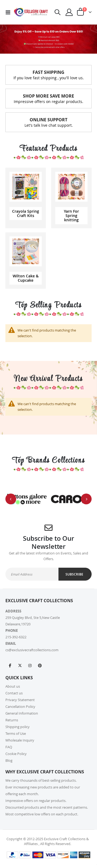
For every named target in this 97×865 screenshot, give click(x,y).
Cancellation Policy (20, 706)
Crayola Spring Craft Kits (25, 213)
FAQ (8, 747)
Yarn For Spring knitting (71, 215)
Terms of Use (15, 733)
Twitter (20, 665)
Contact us (14, 693)
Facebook (10, 665)
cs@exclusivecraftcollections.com (31, 649)
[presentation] (10, 499)
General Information (21, 713)
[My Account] (69, 12)
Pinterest (40, 665)
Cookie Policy (16, 753)
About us (12, 686)
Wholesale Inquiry (19, 740)
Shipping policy (17, 726)
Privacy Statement (20, 699)
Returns (11, 720)
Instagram (30, 665)
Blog (8, 760)
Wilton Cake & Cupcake (26, 278)
